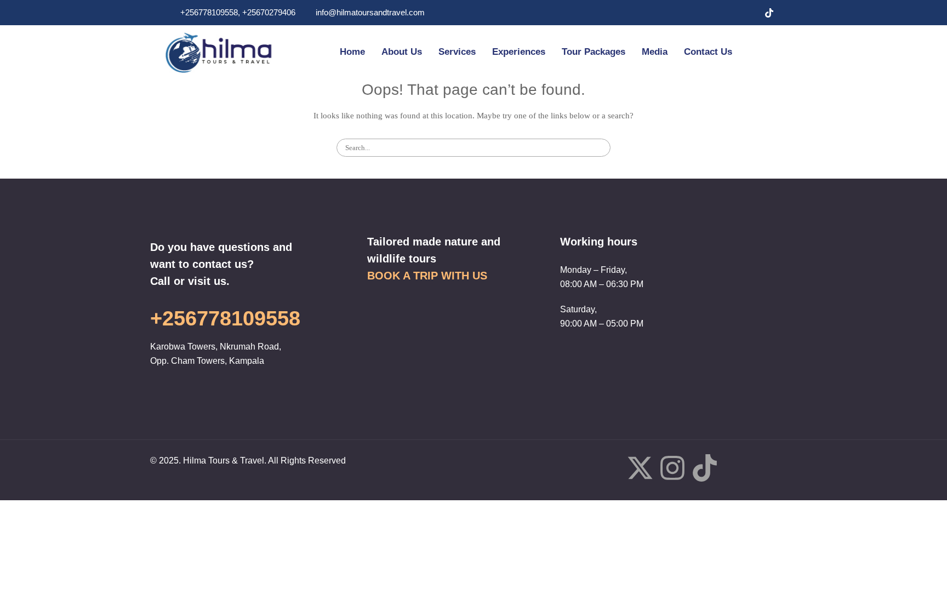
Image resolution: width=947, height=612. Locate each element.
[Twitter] (725, 12)
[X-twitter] (640, 470)
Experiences (518, 52)
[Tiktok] (704, 470)
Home (352, 52)
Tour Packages (593, 52)
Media (655, 52)
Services (457, 52)
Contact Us (708, 52)
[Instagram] (747, 12)
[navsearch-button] (764, 52)
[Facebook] (703, 12)
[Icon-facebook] (607, 468)
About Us (401, 52)
